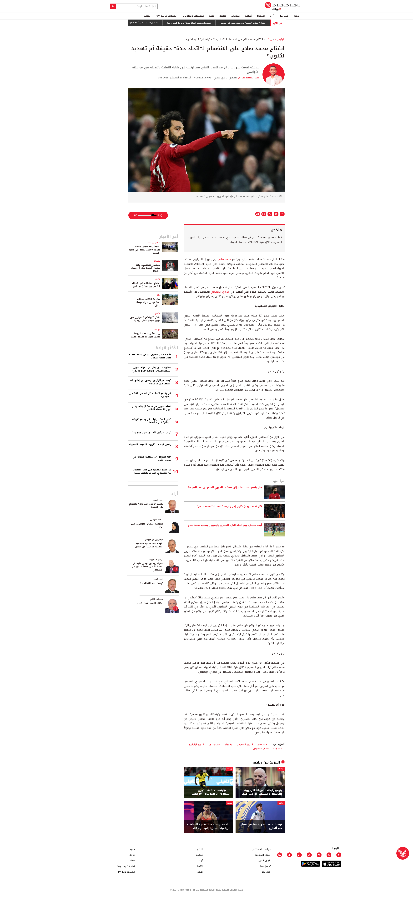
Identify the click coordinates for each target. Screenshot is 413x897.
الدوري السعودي (220, 291)
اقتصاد (261, 16)
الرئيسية (280, 39)
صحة (211, 16)
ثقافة (248, 16)
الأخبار (296, 16)
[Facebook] (338, 854)
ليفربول (228, 744)
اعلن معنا (266, 872)
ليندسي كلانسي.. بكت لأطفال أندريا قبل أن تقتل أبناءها (145, 268)
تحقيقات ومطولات (193, 16)
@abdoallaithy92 (202, 77)
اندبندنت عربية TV (166, 16)
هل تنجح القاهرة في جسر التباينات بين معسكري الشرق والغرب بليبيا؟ (151, 471)
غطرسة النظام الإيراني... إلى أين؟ (147, 525)
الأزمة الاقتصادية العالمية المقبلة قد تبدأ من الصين (149, 545)
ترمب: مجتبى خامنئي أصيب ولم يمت (151, 432)
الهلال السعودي (261, 748)
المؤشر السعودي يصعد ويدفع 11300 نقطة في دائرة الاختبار (144, 250)
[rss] (279, 854)
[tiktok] (289, 854)
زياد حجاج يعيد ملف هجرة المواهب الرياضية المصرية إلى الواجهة (208, 826)
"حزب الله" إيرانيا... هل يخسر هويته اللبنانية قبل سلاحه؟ (151, 421)
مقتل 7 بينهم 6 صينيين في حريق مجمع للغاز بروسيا (265, 23)
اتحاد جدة (277, 748)
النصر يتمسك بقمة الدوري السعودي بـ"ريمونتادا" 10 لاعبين (210, 792)
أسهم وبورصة (154, 243)
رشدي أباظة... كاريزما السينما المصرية (150, 444)
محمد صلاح (224, 259)
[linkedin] (299, 854)
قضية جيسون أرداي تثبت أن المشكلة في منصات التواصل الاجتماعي (147, 566)
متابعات (157, 261)
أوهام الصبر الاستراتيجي (149, 603)
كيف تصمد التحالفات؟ (151, 583)
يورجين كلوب (215, 744)
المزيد (147, 16)
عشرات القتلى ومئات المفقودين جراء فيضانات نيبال (147, 302)
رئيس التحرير (265, 860)
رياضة (222, 16)
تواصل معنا (265, 866)
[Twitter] (329, 854)
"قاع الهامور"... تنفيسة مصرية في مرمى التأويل (152, 458)
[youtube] (309, 854)
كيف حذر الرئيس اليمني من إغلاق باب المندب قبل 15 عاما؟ (150, 382)
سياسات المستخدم (261, 849)
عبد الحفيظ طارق (248, 77)
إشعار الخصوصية (263, 855)
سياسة (283, 16)
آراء (272, 16)
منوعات (235, 16)
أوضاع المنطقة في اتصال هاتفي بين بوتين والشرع (146, 285)
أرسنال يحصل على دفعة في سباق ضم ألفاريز (261, 826)
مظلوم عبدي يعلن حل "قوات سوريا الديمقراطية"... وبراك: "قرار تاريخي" (151, 369)
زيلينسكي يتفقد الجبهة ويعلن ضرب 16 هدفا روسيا (211, 23)
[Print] (257, 214)
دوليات (157, 329)
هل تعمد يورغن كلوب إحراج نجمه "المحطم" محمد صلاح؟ (229, 506)
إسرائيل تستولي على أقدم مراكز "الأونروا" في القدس (157, 23)
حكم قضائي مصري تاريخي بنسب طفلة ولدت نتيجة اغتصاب (150, 356)
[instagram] (319, 854)
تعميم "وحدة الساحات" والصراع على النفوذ (146, 505)
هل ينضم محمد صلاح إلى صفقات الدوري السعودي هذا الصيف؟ (225, 487)
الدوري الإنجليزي (196, 744)
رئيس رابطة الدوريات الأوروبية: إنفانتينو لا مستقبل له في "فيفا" (261, 792)
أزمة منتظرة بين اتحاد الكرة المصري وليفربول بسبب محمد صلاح (225, 525)
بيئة (158, 295)
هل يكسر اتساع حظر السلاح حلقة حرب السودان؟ (150, 395)
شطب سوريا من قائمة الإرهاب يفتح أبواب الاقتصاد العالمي (151, 408)
